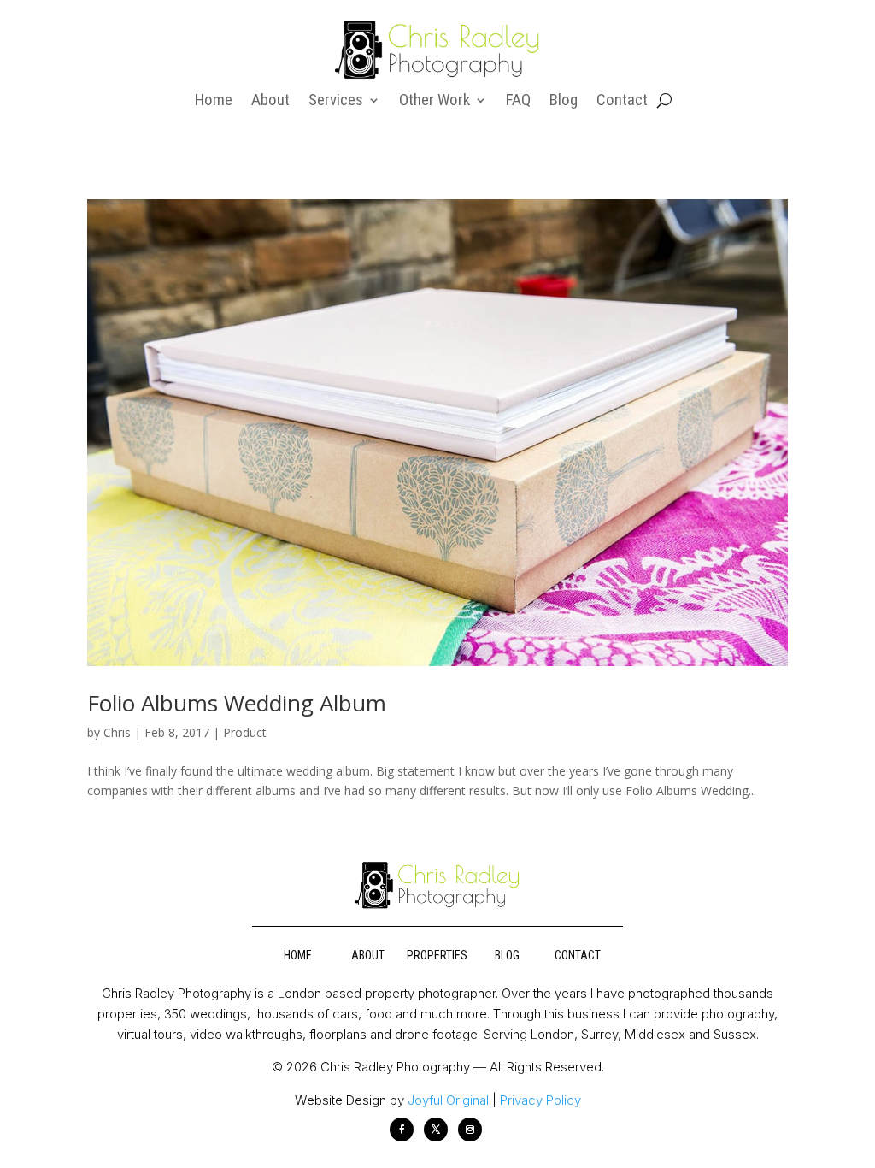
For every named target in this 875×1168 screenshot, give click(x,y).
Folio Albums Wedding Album (236, 702)
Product (245, 732)
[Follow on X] (436, 1129)
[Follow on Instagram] (470, 1129)
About (270, 101)
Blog (563, 101)
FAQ (518, 101)
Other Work (434, 101)
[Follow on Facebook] (402, 1129)
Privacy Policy (540, 1100)
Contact (622, 101)
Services (335, 101)
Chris (117, 732)
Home (213, 101)
